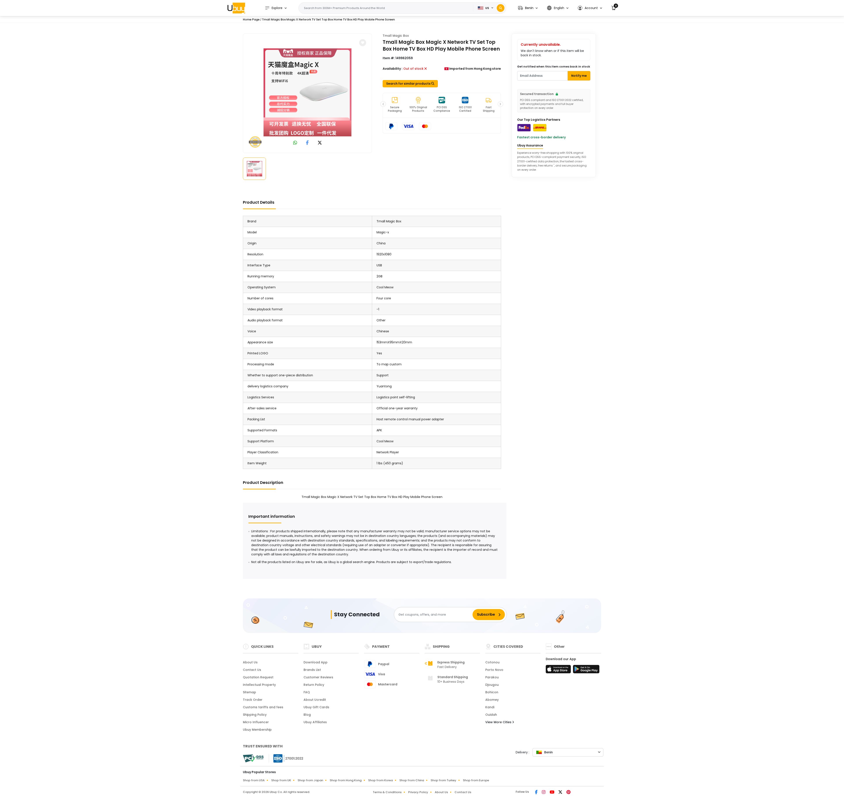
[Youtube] (552, 792)
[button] (528, 8)
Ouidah (491, 714)
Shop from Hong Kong (346, 780)
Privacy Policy (418, 792)
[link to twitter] (320, 143)
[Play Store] (586, 670)
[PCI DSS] (253, 758)
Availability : (392, 68)
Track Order (252, 699)
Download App (315, 662)
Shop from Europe (476, 780)
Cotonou (492, 662)
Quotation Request (258, 677)
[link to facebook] (307, 143)
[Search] (500, 8)
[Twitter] (561, 792)
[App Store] (559, 670)
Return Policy (314, 685)
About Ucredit (315, 699)
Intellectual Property (259, 685)
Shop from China (411, 780)
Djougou (492, 685)
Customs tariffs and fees (263, 707)
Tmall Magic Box (396, 35)
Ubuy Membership (257, 729)
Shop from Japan (310, 780)
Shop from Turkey (443, 780)
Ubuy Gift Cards (316, 707)
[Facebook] (536, 792)
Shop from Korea (380, 780)
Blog (307, 714)
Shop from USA (254, 780)
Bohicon (491, 692)
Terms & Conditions (387, 792)
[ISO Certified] (286, 758)
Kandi (489, 707)
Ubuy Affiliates (315, 722)
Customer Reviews (318, 677)
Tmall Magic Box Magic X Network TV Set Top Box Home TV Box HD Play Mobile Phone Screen (328, 19)
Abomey (492, 699)
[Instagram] (544, 792)
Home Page (251, 19)
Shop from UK (281, 780)
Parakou (492, 677)
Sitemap (249, 692)
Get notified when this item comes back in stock (553, 66)
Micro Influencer (256, 722)
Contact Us (252, 670)
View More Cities (498, 722)
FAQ (307, 692)
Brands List (312, 670)
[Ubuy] (236, 7)
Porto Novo (494, 670)
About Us (250, 662)
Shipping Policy (255, 714)
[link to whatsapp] (295, 143)
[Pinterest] (568, 792)
